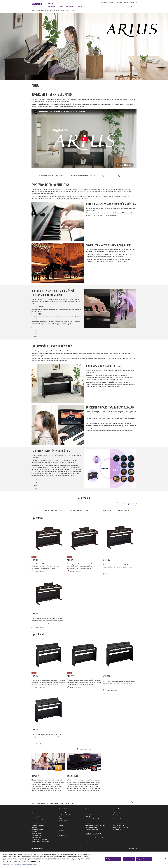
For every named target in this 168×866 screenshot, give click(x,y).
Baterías (33, 821)
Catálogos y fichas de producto (93, 821)
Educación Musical (63, 809)
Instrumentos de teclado (37, 815)
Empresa (132, 2)
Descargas (69, 6)
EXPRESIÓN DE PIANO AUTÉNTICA (51, 176)
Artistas (60, 6)
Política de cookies (32, 864)
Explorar (79, 6)
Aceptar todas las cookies (144, 859)
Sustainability (116, 829)
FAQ (86, 817)
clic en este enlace (35, 861)
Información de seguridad (91, 829)
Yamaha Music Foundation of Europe (68, 815)
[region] (84, 859)
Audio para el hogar (36, 835)
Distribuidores (103, 2)
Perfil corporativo (117, 813)
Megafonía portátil (36, 833)
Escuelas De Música (64, 813)
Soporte (111, 2)
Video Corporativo (117, 815)
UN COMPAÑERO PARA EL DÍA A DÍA (82, 176)
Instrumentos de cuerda (37, 825)
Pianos (50, 3)
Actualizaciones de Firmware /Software (95, 825)
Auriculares (34, 831)
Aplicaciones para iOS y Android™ (40, 841)
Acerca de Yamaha (117, 809)
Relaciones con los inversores (120, 827)
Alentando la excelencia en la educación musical (69, 817)
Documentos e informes (91, 827)
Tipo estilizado (122, 176)
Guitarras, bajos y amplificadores (39, 819)
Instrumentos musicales (52, 10)
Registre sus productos (91, 840)
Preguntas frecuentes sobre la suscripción (96, 842)
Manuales (87, 823)
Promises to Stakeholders (119, 823)
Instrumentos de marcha (37, 829)
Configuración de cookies (113, 859)
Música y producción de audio (39, 817)
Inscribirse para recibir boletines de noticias (96, 838)
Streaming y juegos (36, 837)
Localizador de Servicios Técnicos (94, 819)
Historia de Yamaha (117, 825)
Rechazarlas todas (129, 859)
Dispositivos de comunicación (39, 839)
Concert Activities (63, 820)
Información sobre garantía (92, 815)
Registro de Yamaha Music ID (93, 834)
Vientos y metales (36, 823)
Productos (51, 6)
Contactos (88, 813)
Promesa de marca (117, 817)
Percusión (34, 827)
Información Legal (8, 864)
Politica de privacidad (20, 864)
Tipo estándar (106, 176)
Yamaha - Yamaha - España (38, 10)
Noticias (61, 825)
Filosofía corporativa (118, 821)
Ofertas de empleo (117, 819)
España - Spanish (123, 2)
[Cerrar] (165, 859)
